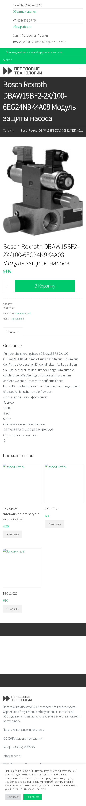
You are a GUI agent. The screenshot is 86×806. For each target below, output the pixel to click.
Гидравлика (17, 318)
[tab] (13, 332)
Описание (13, 332)
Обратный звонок (24, 11)
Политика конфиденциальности (24, 730)
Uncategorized (22, 313)
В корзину (45, 286)
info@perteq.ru (22, 27)
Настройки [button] (13, 797)
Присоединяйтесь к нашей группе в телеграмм (34, 52)
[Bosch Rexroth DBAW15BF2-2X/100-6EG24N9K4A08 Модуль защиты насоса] (43, 191)
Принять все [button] (32, 797)
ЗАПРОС (7, 60)
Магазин (8, 130)
